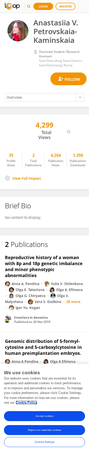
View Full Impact (26, 178)
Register (65, 6)
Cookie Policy (26, 402)
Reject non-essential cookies (44, 430)
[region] (44, 408)
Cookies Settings (44, 442)
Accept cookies (44, 416)
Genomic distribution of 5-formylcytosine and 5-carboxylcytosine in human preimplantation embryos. (43, 347)
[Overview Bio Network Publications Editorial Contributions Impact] (44, 97)
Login (43, 6)
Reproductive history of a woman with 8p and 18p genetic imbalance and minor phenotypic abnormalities (44, 266)
